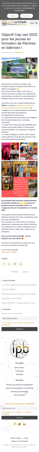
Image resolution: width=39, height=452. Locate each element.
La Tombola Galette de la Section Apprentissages (19, 285)
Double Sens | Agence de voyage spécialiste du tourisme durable (18, 106)
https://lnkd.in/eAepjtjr (9, 252)
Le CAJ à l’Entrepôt (8, 289)
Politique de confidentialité (19, 441)
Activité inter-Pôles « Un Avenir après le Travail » (19, 303)
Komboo (24, 447)
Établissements (19, 52)
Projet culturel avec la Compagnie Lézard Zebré (18, 294)
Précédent (14, 271)
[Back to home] (15, 23)
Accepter (13, 16)
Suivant (25, 271)
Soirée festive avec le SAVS (11, 298)
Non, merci (26, 16)
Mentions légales (16, 438)
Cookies (25, 438)
